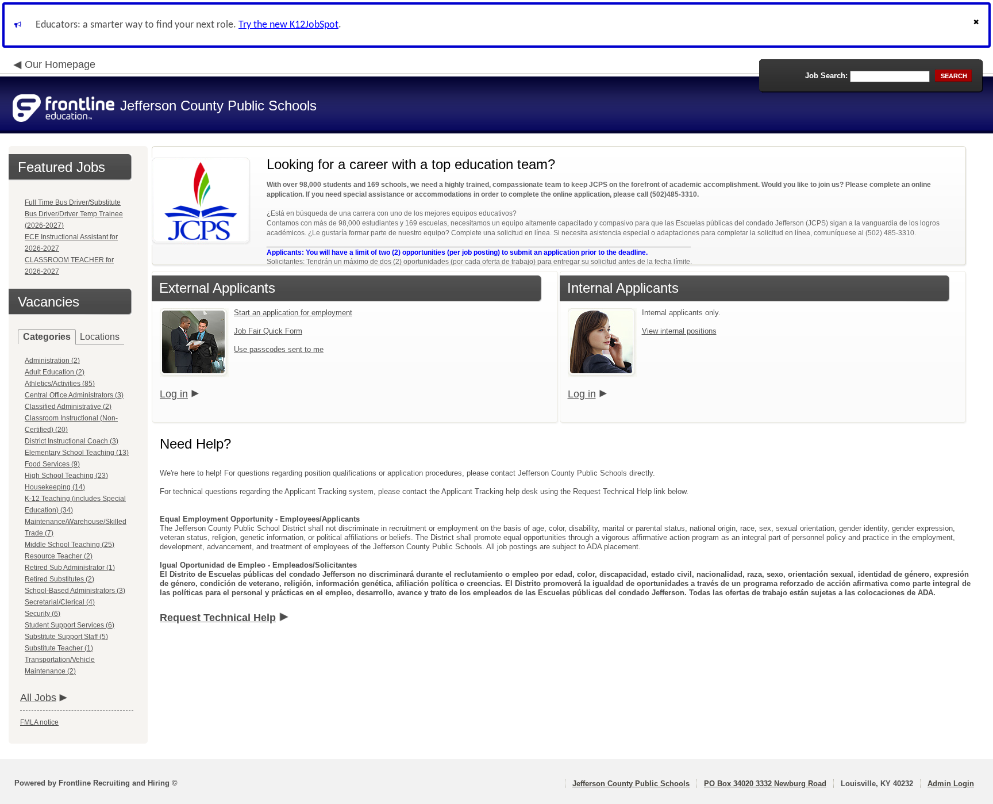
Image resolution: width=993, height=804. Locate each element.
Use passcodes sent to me (279, 349)
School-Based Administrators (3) (75, 591)
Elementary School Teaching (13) (77, 453)
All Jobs (38, 697)
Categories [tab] (47, 337)
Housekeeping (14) (55, 487)
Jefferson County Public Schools (631, 783)
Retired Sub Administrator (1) (70, 568)
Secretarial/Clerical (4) (60, 602)
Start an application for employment (293, 312)
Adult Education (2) (54, 372)
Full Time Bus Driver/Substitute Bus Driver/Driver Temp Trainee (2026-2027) (74, 213)
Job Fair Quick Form (268, 331)
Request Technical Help (218, 617)
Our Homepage (60, 64)
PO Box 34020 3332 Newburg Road (765, 783)
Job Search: (826, 75)
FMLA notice (39, 722)
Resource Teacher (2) (59, 556)
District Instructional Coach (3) (71, 441)
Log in (174, 394)
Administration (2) (52, 361)
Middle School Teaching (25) (69, 545)
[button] (977, 25)
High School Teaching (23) (66, 476)
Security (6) (42, 614)
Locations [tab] (100, 337)
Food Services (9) (52, 464)
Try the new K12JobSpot (288, 25)
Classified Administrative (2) (68, 407)
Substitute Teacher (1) (59, 648)
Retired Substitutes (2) (59, 579)
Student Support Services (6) (69, 625)
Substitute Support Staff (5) (66, 637)
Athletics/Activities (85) (60, 384)
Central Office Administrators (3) (74, 395)
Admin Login (950, 783)
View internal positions (679, 331)
